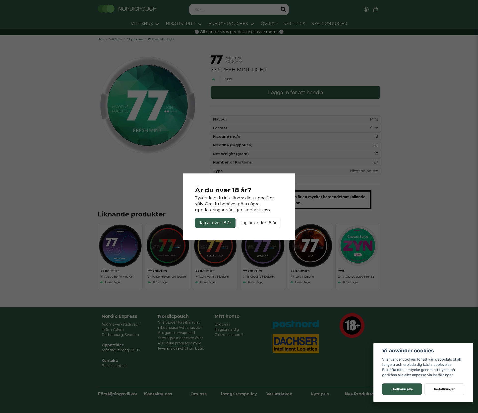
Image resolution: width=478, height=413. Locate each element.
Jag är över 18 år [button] (215, 222)
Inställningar (444, 389)
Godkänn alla (402, 389)
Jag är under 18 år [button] (259, 222)
